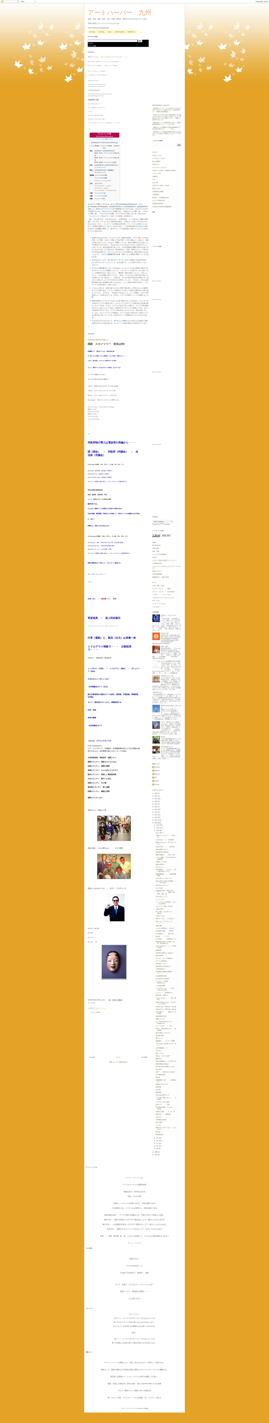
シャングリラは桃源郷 (159, 554)
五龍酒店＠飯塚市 (157, 203)
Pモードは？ (156, 601)
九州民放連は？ (160, 969)
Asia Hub (101, 32)
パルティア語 (109, 240)
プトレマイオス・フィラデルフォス (105, 190)
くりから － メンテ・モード (161, 594)
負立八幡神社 (156, 161)
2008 (156, 1152)
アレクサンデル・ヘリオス (103, 186)
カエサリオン (108, 162)
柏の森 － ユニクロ (162, 936)
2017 (156, 804)
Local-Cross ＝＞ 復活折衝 (165, 840)
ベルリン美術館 (106, 254)
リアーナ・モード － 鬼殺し (161, 588)
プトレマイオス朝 (101, 139)
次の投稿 (92, 1057)
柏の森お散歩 (156, 545)
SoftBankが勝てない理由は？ (165, 953)
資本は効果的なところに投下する (166, 1061)
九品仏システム (157, 155)
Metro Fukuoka (119, 32)
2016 (156, 806)
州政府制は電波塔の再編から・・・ (100, 340)
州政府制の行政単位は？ (163, 966)
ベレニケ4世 (132, 211)
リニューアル (160, 899)
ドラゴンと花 (156, 173)
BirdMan (157, 770)
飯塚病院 (158, 1092)
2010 (156, 823)
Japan (109, 32)
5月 (157, 1148)
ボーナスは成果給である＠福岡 (170, 661)
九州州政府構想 (157, 574)
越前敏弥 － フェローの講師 (165, 1041)
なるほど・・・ (160, 1050)
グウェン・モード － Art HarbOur (163, 591)
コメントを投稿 (95, 1012)
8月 (157, 1140)
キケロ (94, 260)
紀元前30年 (106, 151)
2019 (156, 801)
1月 (134, 206)
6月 (157, 1146)
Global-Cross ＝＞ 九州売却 (165, 847)
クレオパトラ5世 (100, 198)
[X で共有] (117, 1000)
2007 (156, 1154)
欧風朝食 (158, 950)
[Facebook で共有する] (119, 1000)
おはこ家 (155, 182)
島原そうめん (156, 188)
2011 (156, 820)
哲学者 (102, 268)
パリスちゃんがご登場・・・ (164, 1102)
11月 (158, 828)
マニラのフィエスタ (158, 158)
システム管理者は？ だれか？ (165, 928)
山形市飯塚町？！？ (162, 1048)
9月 (157, 1138)
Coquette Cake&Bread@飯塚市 (161, 206)
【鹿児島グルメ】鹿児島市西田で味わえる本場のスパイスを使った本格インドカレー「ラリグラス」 (166, 133)
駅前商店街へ (160, 1134)
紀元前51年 (98, 151)
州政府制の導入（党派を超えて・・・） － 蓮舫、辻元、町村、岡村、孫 (166, 892)
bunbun (156, 781)
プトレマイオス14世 (110, 158)
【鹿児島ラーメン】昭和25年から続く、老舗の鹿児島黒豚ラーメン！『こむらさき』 (166, 123)
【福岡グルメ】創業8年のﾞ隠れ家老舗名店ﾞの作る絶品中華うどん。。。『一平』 (166, 128)
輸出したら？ (160, 1053)
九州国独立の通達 (157, 191)
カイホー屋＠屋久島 (158, 200)
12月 (119, 206)
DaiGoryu (157, 774)
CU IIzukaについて (161, 896)
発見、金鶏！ (165, 646)
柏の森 (158, 1077)
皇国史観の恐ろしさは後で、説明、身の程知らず (165, 942)
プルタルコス (101, 238)
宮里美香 (158, 1087)
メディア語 (137, 238)
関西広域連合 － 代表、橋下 (165, 855)
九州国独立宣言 (157, 563)
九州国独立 (155, 194)
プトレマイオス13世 (110, 153)
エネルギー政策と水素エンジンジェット (164, 560)
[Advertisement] (118, 1035)
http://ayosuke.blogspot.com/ (95, 90)
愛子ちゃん (159, 1038)
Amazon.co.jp (94, 95)
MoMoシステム (157, 571)
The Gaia (92, 32)
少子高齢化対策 (160, 1074)
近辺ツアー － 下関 (162, 1104)
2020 (156, 798)
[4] (92, 297)
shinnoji (156, 784)
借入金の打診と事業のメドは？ (165, 1066)
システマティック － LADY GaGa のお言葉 (165, 989)
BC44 (101, 158)
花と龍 (154, 557)
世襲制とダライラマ (162, 1084)
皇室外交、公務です (162, 995)
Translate (167, 524)
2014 (156, 812)
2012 (156, 817)
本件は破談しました (167, 746)
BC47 (101, 153)
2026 (156, 793)
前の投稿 (144, 1057)
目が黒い (158, 1089)
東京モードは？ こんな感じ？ (165, 918)
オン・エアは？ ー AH (163, 1026)
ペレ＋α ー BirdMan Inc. (164, 992)
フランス (95, 268)
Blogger (146, 1408)
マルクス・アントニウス (102, 180)
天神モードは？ (161, 916)
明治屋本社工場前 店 (162, 852)
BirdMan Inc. (131, 32)
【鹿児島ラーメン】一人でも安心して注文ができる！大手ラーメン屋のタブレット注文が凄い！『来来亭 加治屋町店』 (166, 110)
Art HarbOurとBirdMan (162, 978)
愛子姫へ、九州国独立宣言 (160, 197)
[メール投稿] (109, 1000)
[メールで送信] (113, 1000)
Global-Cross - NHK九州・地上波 (166, 1006)
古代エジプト (100, 209)
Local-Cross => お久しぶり (164, 878)
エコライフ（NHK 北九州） (165, 906)
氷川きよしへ (160, 867)
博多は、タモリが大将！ (163, 1056)
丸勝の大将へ (160, 909)
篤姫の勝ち (159, 925)
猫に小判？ (159, 1069)
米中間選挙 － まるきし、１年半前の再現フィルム (166, 870)
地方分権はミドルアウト (163, 1033)
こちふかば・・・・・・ (159, 607)
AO (94, 1003)
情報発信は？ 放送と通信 (160, 577)
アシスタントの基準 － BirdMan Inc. (164, 982)
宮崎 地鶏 (155, 551)
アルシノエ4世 (120, 321)
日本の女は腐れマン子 (162, 1095)
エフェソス (102, 321)
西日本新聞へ (160, 955)
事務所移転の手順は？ (162, 1064)
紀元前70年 (108, 165)
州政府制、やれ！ (161, 963)
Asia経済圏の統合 (161, 976)
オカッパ (123, 310)
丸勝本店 (155, 176)
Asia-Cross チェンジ (162, 885)
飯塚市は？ (159, 1058)
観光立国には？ (158, 692)
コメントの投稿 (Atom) (120, 1062)
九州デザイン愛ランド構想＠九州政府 (164, 170)
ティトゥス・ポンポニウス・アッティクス (113, 260)
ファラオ (110, 139)
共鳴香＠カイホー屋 (167, 676)
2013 (156, 815)
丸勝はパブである (161, 861)
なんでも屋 (159, 888)
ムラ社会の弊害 (160, 985)
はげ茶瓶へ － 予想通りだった (166, 939)
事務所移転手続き (161, 1016)
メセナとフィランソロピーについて (163, 597)
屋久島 (163, 737)
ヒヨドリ (158, 1125)
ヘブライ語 (129, 240)
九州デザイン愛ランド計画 (160, 185)
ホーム (118, 1057)
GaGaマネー (156, 164)
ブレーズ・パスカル (111, 268)
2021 (156, 796)
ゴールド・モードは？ (159, 603)
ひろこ (154, 179)
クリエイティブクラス (159, 167)
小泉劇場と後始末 (161, 1119)
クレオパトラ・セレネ (101, 188)
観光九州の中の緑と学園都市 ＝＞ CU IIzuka (166, 882)
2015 (156, 809)
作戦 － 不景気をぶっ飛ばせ (165, 1072)
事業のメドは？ (160, 1019)
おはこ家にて (160, 833)
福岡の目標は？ (160, 864)
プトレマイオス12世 (101, 196)
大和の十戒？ (165, 633)
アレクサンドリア (100, 167)
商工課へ (158, 1132)
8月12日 (112, 151)
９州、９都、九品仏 (158, 585)
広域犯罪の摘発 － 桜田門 (164, 931)
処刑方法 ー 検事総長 (163, 1114)
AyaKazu (157, 767)
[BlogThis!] (115, 1000)
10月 (158, 830)
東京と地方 (159, 1122)
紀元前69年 (98, 165)
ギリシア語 (115, 204)
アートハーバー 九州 (119, 12)
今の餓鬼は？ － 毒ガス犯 (164, 933)
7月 (157, 1143)
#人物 (98, 229)
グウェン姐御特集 (161, 961)
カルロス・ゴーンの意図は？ (164, 958)
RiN (155, 777)
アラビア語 (119, 240)
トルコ (94, 321)
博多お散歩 (155, 548)
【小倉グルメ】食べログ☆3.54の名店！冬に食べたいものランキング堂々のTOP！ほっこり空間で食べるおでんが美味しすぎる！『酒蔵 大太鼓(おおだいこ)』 (166, 117)
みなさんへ (159, 1117)
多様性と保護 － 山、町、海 (165, 1111)
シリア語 (99, 240)
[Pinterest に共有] (121, 1000)
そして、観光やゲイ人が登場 (170, 722)
